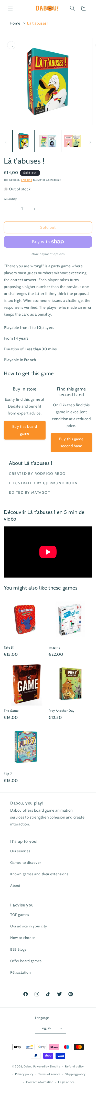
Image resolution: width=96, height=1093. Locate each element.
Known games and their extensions (39, 874)
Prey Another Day (62, 710)
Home (15, 23)
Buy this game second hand (71, 442)
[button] (10, 8)
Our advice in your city (28, 926)
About (15, 885)
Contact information (39, 1082)
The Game (11, 710)
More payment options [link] (48, 254)
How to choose (22, 937)
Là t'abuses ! (38, 23)
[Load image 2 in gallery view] (48, 141)
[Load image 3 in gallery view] (72, 141)
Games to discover (25, 862)
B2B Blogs (18, 949)
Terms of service (49, 1074)
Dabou (28, 1066)
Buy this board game (24, 430)
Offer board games (25, 961)
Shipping (26, 179)
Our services (20, 851)
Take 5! (9, 647)
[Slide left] (5, 142)
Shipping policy (75, 1074)
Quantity (10, 199)
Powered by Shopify (46, 1066)
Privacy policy (24, 1074)
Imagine (54, 647)
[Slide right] (90, 142)
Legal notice (66, 1082)
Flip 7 (8, 774)
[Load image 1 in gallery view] (23, 141)
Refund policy (74, 1066)
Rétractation (20, 972)
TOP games (19, 914)
